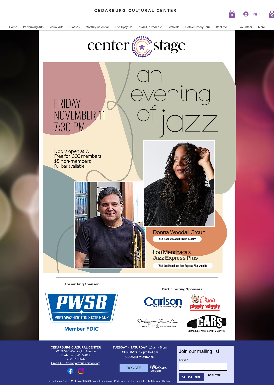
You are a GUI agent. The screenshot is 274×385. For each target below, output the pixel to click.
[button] (231, 14)
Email (183, 360)
